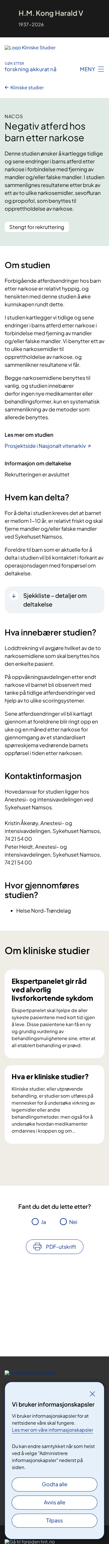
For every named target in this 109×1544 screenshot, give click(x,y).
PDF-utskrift (61, 1246)
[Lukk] (92, 1393)
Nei (73, 1221)
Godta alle (54, 1484)
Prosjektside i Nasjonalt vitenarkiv (45, 445)
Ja (43, 1221)
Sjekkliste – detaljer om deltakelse (55, 600)
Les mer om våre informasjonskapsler (52, 1430)
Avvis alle (54, 1502)
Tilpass (54, 1520)
